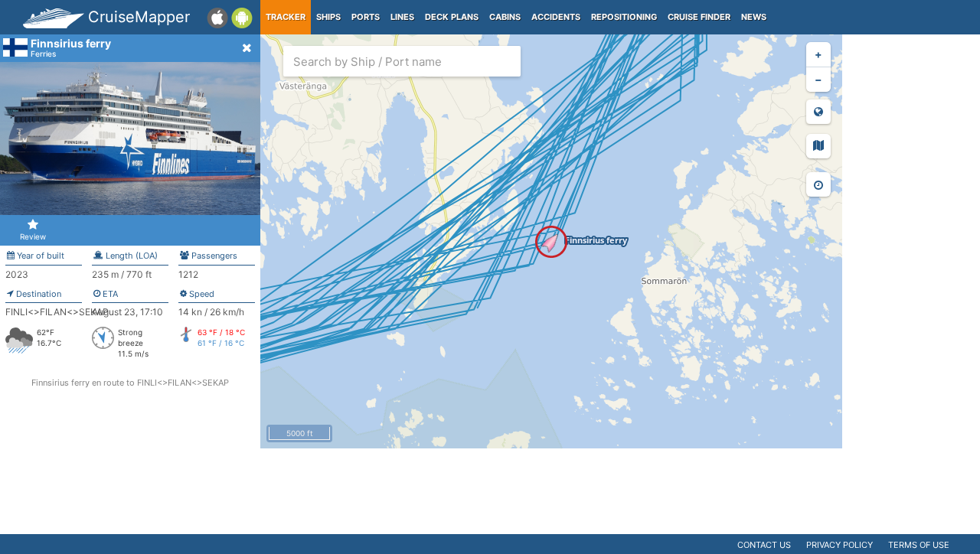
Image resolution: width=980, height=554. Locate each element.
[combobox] (402, 61)
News (753, 16)
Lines (402, 16)
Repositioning (624, 16)
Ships (328, 16)
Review (33, 236)
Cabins (505, 16)
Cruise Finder (699, 16)
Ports (365, 16)
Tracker (285, 16)
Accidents (555, 16)
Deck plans (452, 16)
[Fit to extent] (818, 111)
